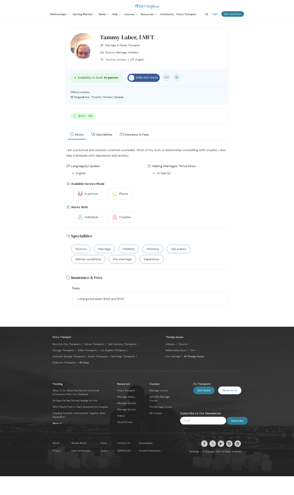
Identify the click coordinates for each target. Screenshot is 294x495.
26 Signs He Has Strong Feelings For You (75, 400)
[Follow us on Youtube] (221, 443)
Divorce (183, 344)
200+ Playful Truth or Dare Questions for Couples (80, 406)
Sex (192, 350)
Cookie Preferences (150, 450)
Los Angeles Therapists (113, 350)
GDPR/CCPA (123, 450)
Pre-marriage (173, 356)
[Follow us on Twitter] (212, 443)
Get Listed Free (232, 14)
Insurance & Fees (137, 134)
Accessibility (146, 443)
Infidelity (170, 344)
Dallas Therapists (87, 350)
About (79, 134)
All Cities (84, 362)
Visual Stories (124, 422)
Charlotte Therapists (64, 362)
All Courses (156, 413)
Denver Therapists (94, 344)
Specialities (104, 134)
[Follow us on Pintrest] (237, 443)
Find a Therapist (62, 337)
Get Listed (203, 390)
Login (214, 14)
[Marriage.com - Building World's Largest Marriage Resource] (147, 6)
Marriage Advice (126, 396)
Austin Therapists (98, 356)
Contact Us (123, 443)
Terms (104, 450)
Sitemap (194, 451)
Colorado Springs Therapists (69, 356)
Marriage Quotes (126, 409)
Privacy (57, 450)
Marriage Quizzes (126, 403)
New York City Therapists (67, 344)
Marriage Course (159, 390)
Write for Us (229, 390)
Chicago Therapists (63, 350)
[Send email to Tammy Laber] (166, 79)
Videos (121, 415)
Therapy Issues (174, 337)
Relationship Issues (176, 350)
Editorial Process (81, 450)
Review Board (79, 443)
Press (104, 443)
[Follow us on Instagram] (229, 443)
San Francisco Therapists (122, 344)
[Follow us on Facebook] (204, 443)
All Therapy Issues (194, 356)
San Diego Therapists (123, 356)
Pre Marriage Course (161, 406)
